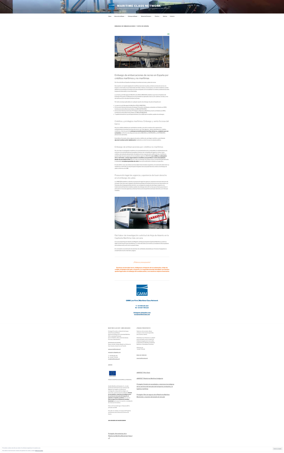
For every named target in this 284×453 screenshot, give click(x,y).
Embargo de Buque (132, 16)
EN (168, 34)
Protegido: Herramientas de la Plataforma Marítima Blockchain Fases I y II (120, 436)
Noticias (165, 16)
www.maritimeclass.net (142, 358)
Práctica (157, 16)
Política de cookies (39, 450)
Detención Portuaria (146, 16)
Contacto (172, 16)
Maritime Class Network (139, 5)
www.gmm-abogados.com (114, 352)
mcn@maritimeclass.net (114, 359)
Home (109, 16)
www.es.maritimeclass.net (114, 349)
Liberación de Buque (119, 16)
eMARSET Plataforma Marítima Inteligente (150, 378)
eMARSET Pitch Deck (143, 372)
